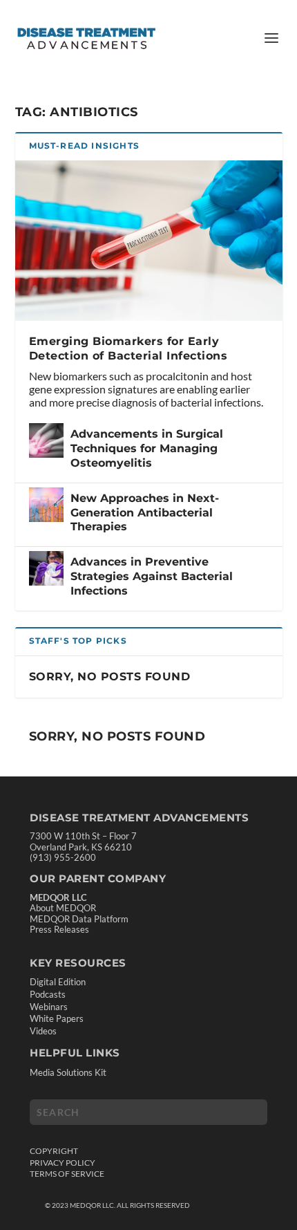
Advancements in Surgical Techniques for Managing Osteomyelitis (146, 448)
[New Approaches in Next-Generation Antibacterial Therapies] (46, 504)
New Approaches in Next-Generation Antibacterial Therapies (144, 513)
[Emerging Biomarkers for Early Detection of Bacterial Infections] (148, 240)
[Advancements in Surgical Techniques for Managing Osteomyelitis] (46, 440)
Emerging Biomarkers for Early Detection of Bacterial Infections (128, 348)
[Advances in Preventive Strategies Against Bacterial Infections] (46, 568)
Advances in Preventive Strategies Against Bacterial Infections (151, 576)
